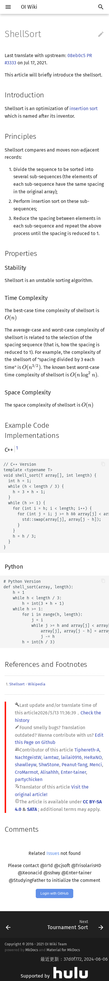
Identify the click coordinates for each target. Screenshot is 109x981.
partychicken (28, 779)
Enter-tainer (73, 772)
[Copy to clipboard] (103, 465)
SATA (32, 809)
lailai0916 (71, 757)
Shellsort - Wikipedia (27, 684)
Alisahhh (49, 772)
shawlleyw (25, 764)
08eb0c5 (76, 55)
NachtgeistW (28, 757)
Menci (96, 764)
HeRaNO (93, 757)
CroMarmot (26, 772)
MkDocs (31, 950)
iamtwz (51, 757)
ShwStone (49, 764)
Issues (53, 853)
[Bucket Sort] (14, 924)
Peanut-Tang (74, 764)
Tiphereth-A (86, 750)
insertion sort (83, 108)
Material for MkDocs (63, 950)
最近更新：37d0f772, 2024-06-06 (74, 959)
